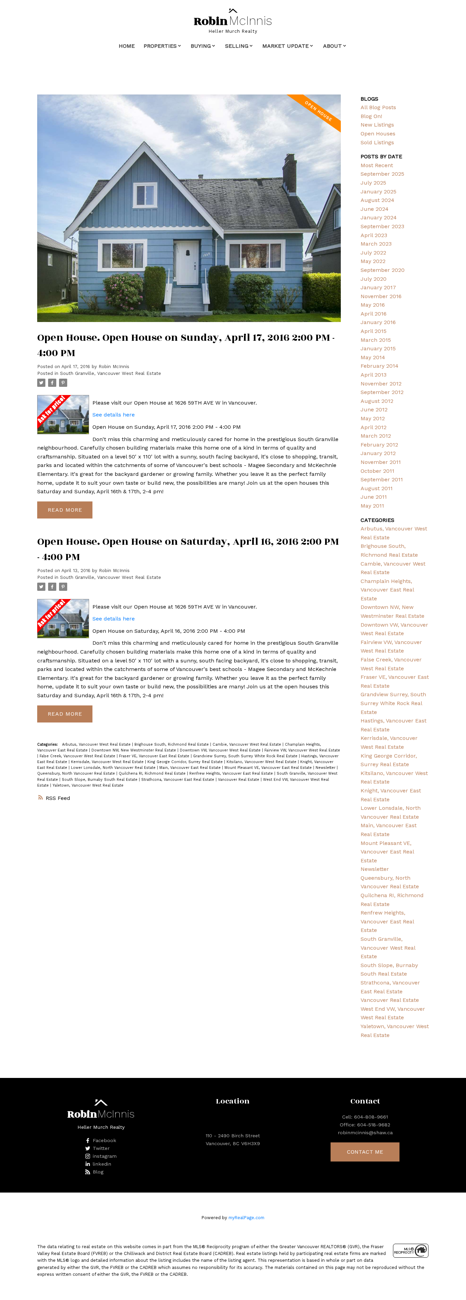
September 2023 (382, 226)
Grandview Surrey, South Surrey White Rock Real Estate (246, 756)
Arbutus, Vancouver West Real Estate (97, 744)
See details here (113, 414)
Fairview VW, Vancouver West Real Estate (302, 750)
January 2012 (378, 453)
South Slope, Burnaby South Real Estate (100, 779)
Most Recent (377, 165)
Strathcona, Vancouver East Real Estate (178, 779)
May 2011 (372, 505)
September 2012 (382, 392)
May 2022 (373, 261)
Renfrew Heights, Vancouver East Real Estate (231, 773)
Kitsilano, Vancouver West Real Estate (262, 762)
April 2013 (374, 374)
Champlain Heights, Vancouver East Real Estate (387, 590)
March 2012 (376, 436)
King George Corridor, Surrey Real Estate (185, 762)
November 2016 (381, 296)
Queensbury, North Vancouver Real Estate (76, 773)
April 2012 (374, 427)
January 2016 (378, 322)
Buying (201, 46)
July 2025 (373, 182)
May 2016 (373, 305)
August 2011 (377, 488)
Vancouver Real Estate (239, 779)
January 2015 (378, 348)
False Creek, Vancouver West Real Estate (78, 756)
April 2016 (374, 313)
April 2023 (374, 235)
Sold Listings (377, 142)
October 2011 (377, 471)
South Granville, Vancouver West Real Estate (110, 373)
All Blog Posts (378, 107)
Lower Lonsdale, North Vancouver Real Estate (114, 767)
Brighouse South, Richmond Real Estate (172, 744)
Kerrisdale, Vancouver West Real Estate (108, 762)
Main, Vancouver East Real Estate (190, 767)
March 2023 (376, 243)
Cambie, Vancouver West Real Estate (247, 744)
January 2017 (378, 287)
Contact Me (365, 1152)
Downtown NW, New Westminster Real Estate (134, 750)
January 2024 (379, 217)
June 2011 (374, 497)
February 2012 (379, 444)
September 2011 (382, 479)
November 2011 (381, 462)
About (332, 46)
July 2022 (373, 252)
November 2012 (381, 383)
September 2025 (382, 174)
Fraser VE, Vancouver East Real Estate (155, 756)
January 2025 (378, 191)
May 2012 (373, 418)
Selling (236, 46)
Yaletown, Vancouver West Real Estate (88, 785)
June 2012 (374, 409)
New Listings (377, 124)
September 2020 (383, 270)
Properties (160, 46)
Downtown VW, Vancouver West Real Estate (221, 750)
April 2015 (374, 331)
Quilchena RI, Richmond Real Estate (153, 773)
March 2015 (376, 340)
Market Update (285, 46)
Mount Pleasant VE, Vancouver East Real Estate (268, 767)
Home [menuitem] (127, 46)
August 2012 (377, 401)
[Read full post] (189, 212)
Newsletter (326, 767)
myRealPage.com (246, 1217)
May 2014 (373, 357)
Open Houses (378, 133)
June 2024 (375, 209)
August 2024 (377, 200)
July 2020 (374, 279)
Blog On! (371, 116)
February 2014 (379, 366)
